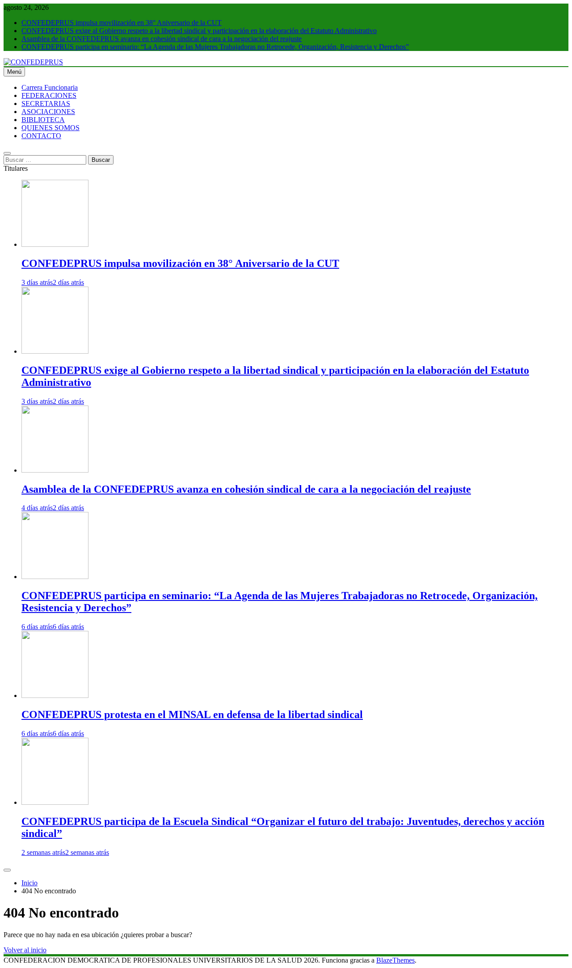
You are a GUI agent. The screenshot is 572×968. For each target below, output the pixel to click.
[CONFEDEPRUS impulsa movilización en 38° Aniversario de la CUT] (54, 244)
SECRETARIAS (45, 103)
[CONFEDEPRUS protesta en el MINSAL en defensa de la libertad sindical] (54, 695)
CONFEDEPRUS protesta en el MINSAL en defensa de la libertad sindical (192, 714)
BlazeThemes (395, 960)
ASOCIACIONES (48, 111)
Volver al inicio (25, 950)
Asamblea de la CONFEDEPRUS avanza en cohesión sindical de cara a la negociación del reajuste (161, 38)
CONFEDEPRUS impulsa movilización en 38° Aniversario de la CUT (121, 22)
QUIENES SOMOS (50, 127)
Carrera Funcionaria (49, 87)
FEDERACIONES (48, 95)
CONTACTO (41, 135)
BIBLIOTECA (43, 119)
